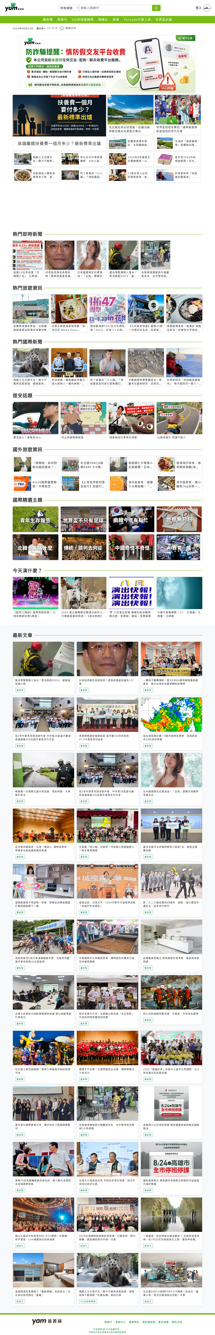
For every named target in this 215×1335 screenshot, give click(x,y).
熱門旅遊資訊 (28, 288)
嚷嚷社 (103, 20)
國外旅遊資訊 (28, 449)
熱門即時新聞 (28, 234)
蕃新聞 (48, 20)
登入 (199, 8)
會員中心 (120, 1322)
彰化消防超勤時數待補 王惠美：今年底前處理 (170, 1013)
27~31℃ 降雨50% (61, 28)
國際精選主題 (28, 500)
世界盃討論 (163, 20)
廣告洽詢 (177, 1322)
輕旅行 (62, 20)
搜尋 (116, 20)
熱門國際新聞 (28, 342)
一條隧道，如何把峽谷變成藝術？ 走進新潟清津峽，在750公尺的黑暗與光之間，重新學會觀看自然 (171, 1239)
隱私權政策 (148, 1322)
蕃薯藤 (14, 7)
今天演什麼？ (28, 570)
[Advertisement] (100, 207)
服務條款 (134, 1322)
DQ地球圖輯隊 (83, 20)
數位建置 (163, 1322)
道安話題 (23, 395)
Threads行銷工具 (137, 20)
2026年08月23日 (23, 28)
